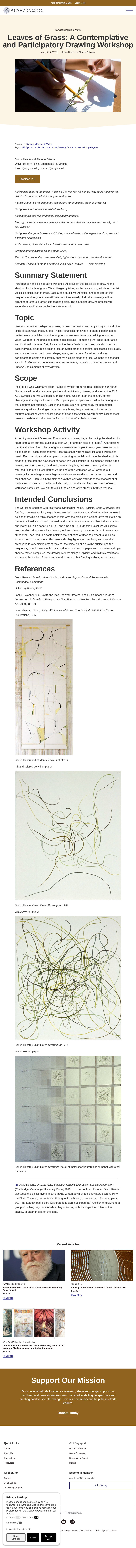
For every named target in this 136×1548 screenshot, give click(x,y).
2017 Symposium (28, 147)
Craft (54, 147)
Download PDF (27, 178)
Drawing (62, 147)
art (50, 147)
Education (71, 147)
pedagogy (93, 147)
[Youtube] (63, 1521)
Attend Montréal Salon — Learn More (68, 3)
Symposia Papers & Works (68, 30)
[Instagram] (72, 1521)
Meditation (82, 147)
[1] (16, 1184)
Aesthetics (43, 147)
